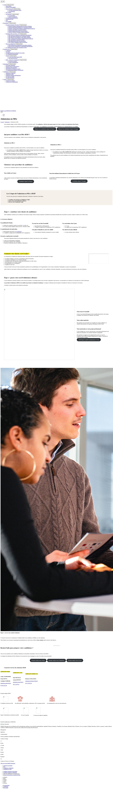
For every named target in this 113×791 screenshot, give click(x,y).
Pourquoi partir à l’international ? (12, 66)
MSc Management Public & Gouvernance (17, 41)
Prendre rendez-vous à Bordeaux (56, 660)
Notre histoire (8, 6)
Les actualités (8, 21)
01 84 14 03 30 (4, 685)
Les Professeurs (11, 11)
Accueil (2, 122)
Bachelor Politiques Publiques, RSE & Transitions (18, 32)
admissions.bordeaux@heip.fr (31, 681)
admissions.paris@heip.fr (6, 683)
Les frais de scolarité (10, 76)
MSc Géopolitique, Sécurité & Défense (16, 39)
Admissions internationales (11, 67)
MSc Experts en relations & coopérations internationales (19, 35)
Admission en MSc (10, 74)
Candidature (5, 71)
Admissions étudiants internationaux (13, 75)
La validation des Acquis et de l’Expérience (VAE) (16, 47)
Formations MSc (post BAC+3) (12, 33)
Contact (4, 79)
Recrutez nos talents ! (12, 61)
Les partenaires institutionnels (12, 17)
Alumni (7, 55)
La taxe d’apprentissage (13, 62)
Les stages (8, 51)
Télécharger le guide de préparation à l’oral (88, 339)
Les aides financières (10, 77)
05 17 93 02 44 (28, 683)
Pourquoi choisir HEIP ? (11, 7)
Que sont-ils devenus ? (13, 58)
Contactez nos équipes (10, 80)
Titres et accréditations (10, 43)
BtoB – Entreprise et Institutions (12, 59)
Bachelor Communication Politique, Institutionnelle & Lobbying (21, 28)
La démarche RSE (9, 19)
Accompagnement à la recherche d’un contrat (15, 52)
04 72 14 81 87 (16, 684)
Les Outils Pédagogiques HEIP (14, 10)
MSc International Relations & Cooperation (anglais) (19, 36)
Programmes (5, 23)
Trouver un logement (12, 16)
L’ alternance (8, 50)
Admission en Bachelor (10, 73)
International (5, 64)
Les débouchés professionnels (12, 54)
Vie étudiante (8, 14)
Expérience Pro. (6, 49)
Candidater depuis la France (25, 181)
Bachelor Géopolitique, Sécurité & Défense (17, 29)
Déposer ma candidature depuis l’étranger (68, 129)
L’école (4, 4)
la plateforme (19, 231)
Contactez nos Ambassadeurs (12, 81)
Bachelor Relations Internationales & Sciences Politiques (20, 26)
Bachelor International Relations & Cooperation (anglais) (20, 27)
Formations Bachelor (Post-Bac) (12, 24)
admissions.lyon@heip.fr (18, 682)
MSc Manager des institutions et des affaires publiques (19, 37)
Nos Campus (8, 12)
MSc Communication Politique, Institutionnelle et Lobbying (20, 38)
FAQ (7, 20)
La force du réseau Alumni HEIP (15, 57)
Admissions (7, 122)
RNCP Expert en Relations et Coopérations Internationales (20, 46)
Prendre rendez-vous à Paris (38, 660)
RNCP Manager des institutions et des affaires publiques (20, 45)
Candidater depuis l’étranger (79, 181)
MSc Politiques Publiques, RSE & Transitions (17, 42)
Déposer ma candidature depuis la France (44, 129)
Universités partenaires (10, 65)
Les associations (11, 15)
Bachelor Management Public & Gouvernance (17, 31)
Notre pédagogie (9, 8)
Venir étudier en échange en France (13, 68)
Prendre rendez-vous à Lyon (74, 660)
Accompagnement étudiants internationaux (14, 70)
